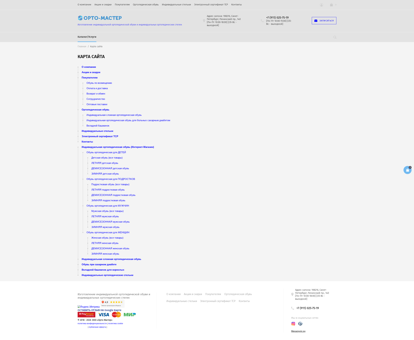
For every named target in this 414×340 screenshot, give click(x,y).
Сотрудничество (96, 99)
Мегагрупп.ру (298, 331)
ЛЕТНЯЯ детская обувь (104, 163)
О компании (84, 4)
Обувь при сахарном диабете (99, 264)
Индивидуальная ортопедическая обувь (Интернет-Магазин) (118, 147)
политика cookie (115, 323)
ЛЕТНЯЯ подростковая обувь (108, 189)
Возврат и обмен (96, 93)
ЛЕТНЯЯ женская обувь (105, 243)
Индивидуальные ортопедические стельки (107, 275)
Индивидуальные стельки (176, 4)
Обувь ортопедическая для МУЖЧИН (108, 205)
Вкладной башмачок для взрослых (103, 269)
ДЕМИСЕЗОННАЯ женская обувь (110, 248)
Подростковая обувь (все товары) (110, 184)
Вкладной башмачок (98, 125)
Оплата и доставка (97, 88)
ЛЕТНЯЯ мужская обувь (105, 216)
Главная (82, 46)
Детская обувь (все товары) (107, 157)
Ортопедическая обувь (146, 4)
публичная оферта (97, 327)
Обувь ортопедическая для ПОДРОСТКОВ (111, 179)
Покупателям (122, 4)
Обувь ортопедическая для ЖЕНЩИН (108, 232)
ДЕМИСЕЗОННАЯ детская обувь (110, 168)
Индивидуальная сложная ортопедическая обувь (114, 115)
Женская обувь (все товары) (107, 237)
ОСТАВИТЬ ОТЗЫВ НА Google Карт (99, 310)
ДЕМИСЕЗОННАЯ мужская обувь (110, 221)
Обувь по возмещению (99, 83)
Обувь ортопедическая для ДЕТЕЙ (106, 152)
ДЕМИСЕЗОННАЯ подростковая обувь (113, 195)
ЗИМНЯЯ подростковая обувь (108, 200)
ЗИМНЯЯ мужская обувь (105, 227)
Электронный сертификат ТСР (211, 4)
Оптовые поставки (97, 104)
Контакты (236, 4)
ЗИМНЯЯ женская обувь (105, 253)
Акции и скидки (103, 4)
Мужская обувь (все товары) (107, 211)
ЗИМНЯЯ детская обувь (105, 173)
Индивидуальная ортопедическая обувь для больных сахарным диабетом (128, 120)
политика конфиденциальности (92, 323)
